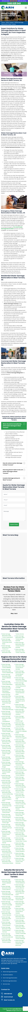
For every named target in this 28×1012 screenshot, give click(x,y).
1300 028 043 (14, 3)
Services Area (6, 984)
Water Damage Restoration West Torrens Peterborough (20, 719)
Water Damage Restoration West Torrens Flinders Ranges (6, 764)
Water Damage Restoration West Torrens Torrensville (21, 932)
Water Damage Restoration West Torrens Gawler (6, 777)
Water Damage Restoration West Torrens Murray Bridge (21, 679)
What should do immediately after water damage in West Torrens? (12, 425)
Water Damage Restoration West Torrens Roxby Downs (21, 768)
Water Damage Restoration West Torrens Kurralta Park (7, 935)
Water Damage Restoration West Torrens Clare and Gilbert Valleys (6, 736)
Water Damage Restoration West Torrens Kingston (6, 816)
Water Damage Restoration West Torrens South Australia (20, 638)
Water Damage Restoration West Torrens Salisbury (20, 773)
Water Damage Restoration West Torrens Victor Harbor (21, 819)
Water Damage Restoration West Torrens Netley (20, 898)
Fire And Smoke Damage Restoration (11, 228)
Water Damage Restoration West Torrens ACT (6, 647)
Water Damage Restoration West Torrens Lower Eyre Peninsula (7, 827)
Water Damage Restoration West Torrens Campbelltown (6, 719)
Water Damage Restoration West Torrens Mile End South (20, 892)
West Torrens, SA (9, 1000)
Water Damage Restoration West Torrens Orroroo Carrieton (20, 712)
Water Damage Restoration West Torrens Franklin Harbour (6, 771)
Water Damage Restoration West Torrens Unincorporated (20, 808)
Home (3, 22)
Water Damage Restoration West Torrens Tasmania (20, 651)
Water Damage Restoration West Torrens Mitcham (6, 856)
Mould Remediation (8, 975)
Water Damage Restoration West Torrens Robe (20, 763)
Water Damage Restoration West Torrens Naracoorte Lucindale (21, 685)
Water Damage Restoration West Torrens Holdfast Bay (7, 792)
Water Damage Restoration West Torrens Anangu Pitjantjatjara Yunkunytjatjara (6, 689)
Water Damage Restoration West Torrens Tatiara (20, 790)
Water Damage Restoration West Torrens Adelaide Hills (7, 671)
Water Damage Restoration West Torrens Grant (6, 787)
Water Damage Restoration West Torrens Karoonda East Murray (6, 805)
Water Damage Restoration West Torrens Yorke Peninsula (20, 861)
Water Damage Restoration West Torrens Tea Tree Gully (20, 796)
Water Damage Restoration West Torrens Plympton (20, 916)
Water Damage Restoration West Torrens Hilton (6, 918)
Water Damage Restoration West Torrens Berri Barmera (7, 708)
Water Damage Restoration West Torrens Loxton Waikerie (6, 834)
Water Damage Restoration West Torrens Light (6, 821)
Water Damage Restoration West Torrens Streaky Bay (21, 785)
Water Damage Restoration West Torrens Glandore (6, 913)
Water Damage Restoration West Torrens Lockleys (6, 940)
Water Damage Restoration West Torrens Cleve (6, 741)
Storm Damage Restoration (10, 978)
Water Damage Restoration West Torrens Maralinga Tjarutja (6, 840)
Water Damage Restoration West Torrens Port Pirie (20, 746)
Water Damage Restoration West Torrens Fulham (6, 908)
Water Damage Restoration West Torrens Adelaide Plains (6, 677)
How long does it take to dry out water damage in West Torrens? (13, 471)
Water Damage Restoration (10, 971)
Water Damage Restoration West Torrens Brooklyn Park (7, 893)
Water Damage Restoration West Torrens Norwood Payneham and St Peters (20, 699)
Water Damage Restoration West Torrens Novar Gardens (20, 911)
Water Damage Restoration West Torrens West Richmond (20, 943)
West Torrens (9, 22)
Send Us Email (8, 997)
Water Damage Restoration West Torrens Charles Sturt (7, 730)
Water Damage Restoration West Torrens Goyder (6, 782)
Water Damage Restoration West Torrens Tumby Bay (21, 802)
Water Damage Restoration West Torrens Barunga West (6, 702)
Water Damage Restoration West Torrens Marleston (20, 881)
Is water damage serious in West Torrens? (11, 479)
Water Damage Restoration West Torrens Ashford (6, 888)
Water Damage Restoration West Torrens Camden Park (7, 898)
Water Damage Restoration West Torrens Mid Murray (7, 851)
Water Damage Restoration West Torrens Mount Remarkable (20, 673)
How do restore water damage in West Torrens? (12, 464)
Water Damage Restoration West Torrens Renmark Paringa (20, 757)
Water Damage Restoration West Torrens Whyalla (20, 844)
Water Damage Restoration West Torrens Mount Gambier (20, 667)
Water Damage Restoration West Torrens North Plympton (20, 904)
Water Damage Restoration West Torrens (12, 23)
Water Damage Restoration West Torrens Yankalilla (20, 855)
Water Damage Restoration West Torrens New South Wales (7, 641)
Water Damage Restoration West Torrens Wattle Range (21, 834)
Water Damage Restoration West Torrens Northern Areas (20, 692)
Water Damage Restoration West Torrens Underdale (20, 937)
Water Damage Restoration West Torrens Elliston (6, 758)
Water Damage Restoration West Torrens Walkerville (20, 829)
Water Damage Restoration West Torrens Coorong (6, 747)
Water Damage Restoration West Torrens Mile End (20, 886)
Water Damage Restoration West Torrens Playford (20, 724)
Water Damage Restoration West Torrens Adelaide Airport (6, 882)
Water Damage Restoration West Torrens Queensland (7, 635)
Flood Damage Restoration (10, 981)
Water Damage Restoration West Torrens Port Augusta (21, 736)
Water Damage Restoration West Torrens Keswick (6, 923)
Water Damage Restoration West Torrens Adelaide (6, 666)
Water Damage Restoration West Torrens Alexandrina (7, 683)
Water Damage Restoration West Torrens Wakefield (20, 824)
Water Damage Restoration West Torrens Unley (20, 814)
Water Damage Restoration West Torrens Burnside (6, 713)
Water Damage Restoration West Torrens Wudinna (20, 849)
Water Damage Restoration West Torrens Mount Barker (7, 861)
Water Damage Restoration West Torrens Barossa (6, 696)
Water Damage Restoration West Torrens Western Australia (20, 645)
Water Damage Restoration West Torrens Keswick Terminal (6, 929)
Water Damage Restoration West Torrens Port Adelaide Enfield (21, 730)
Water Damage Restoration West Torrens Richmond (20, 921)
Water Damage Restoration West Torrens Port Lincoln (21, 741)
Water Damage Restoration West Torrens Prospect (20, 751)
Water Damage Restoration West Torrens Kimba (6, 811)
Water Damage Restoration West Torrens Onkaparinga (21, 706)
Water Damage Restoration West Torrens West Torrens (21, 839)
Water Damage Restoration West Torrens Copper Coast (6, 753)
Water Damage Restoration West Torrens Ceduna (6, 725)
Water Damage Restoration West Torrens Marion (6, 846)
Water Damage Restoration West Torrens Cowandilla (7, 903)
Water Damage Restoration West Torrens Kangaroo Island (6, 798)
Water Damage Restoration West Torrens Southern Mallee (20, 779)
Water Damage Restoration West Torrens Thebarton (20, 927)
